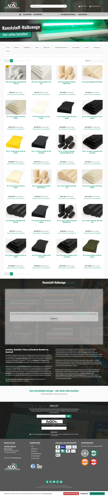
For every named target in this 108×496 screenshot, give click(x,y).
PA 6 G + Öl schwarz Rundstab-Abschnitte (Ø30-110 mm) (67, 152)
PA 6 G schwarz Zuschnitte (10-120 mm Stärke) (15, 256)
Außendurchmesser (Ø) (61, 47)
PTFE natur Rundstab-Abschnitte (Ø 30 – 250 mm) (16, 82)
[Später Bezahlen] (68, 451)
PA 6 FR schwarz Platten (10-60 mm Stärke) (66, 117)
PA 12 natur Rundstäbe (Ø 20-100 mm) (92, 82)
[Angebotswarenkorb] (103, 5)
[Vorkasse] (57, 451)
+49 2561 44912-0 (10, 446)
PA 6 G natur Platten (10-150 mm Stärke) (16, 186)
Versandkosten (64, 485)
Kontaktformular (16, 458)
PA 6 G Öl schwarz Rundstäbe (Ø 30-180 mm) (15, 221)
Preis (8, 51)
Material (16, 47)
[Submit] (68, 416)
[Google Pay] (73, 451)
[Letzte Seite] (29, 60)
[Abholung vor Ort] (63, 451)
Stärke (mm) (46, 47)
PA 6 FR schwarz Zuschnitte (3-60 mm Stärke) (92, 117)
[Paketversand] (63, 447)
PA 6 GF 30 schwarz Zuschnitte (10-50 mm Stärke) (67, 256)
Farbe (37, 47)
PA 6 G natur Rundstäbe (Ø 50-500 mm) (66, 186)
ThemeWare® (69, 487)
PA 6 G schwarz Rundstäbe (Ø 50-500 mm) (92, 221)
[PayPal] (57, 447)
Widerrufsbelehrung (36, 453)
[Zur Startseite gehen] (12, 6)
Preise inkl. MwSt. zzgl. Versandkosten (16, 94)
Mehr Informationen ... (48, 493)
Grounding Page (35, 458)
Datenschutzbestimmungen (82, 314)
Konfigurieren (84, 493)
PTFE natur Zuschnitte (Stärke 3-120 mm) (41, 82)
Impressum (34, 451)
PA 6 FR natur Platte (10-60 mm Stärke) (41, 117)
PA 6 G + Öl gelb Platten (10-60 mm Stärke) (15, 152)
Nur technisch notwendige (71, 493)
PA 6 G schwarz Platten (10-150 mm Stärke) (41, 221)
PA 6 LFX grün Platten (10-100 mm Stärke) (92, 256)
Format (87, 47)
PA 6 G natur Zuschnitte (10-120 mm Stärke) (92, 186)
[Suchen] (65, 6)
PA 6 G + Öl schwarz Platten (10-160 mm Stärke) (41, 152)
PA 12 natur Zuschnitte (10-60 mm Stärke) (16, 117)
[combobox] (47, 6)
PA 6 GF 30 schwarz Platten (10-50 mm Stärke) (41, 256)
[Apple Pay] (58, 455)
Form (8, 47)
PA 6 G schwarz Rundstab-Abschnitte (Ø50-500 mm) (67, 221)
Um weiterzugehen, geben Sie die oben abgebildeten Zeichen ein (54, 425)
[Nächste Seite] (26, 60)
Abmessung (97, 47)
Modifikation (27, 47)
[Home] (20, 14)
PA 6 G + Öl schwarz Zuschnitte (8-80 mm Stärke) (92, 152)
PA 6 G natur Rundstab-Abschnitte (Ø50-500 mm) (41, 186)
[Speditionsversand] (74, 447)
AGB (66, 434)
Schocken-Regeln (35, 456)
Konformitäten (76, 47)
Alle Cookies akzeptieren (97, 493)
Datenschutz (34, 449)
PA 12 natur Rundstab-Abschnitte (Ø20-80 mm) (67, 82)
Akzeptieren (54, 318)
